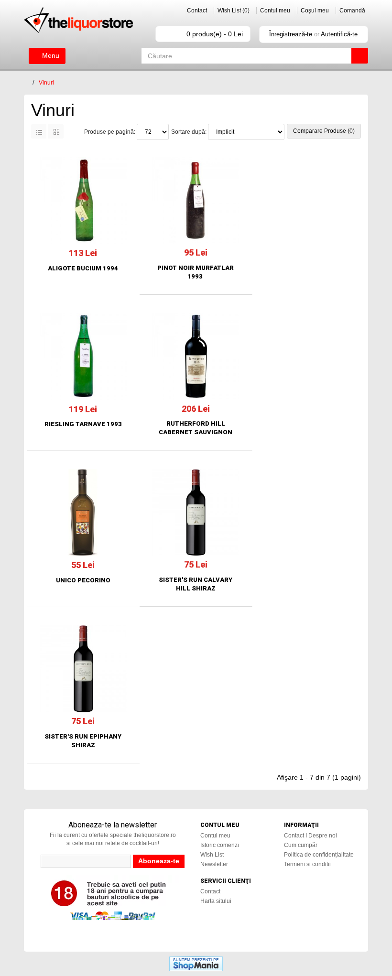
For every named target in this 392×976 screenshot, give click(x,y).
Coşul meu (315, 10)
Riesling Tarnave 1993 (83, 424)
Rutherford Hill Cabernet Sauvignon (195, 428)
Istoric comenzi (219, 845)
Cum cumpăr (300, 845)
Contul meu (275, 10)
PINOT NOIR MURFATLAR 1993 (195, 272)
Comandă (352, 10)
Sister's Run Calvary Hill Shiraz (195, 584)
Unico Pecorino (83, 580)
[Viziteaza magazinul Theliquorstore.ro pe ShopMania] (196, 963)
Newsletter (214, 864)
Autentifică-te (339, 34)
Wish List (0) (234, 10)
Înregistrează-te (290, 34)
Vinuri (46, 82)
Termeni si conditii (307, 864)
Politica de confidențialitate (319, 855)
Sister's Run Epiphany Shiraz (82, 741)
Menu (49, 55)
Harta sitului (215, 901)
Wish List (212, 855)
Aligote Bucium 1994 (83, 268)
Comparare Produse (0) (324, 131)
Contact (197, 10)
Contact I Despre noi (310, 835)
